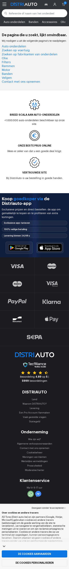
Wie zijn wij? (34, 439)
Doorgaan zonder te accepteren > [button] (48, 507)
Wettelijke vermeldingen (34, 461)
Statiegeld (34, 421)
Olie (63, 22)
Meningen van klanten (34, 456)
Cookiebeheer (34, 452)
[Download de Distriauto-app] (19, 247)
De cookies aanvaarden (34, 554)
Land (34, 399)
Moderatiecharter (34, 469)
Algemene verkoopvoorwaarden (34, 443)
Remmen (8, 66)
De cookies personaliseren (35, 563)
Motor (6, 70)
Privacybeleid (34, 465)
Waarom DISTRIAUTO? (34, 403)
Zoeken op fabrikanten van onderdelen (29, 54)
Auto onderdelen (14, 22)
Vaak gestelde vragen (34, 416)
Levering (34, 408)
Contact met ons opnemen (21, 81)
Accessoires (49, 22)
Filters (6, 62)
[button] (46, 4)
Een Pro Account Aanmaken (34, 412)
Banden (33, 22)
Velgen (7, 77)
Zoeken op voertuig (16, 50)
